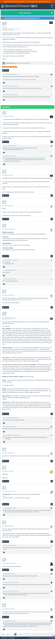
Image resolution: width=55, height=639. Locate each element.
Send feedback (4, 637)
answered (4, 116)
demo (33, 1)
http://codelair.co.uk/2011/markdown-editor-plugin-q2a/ (32, 158)
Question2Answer (37, 637)
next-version (9, 66)
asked (3, 28)
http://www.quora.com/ (26, 299)
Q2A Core (13, 28)
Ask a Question (25, 13)
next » (21, 634)
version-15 (15, 66)
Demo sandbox (12, 637)
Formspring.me (17, 347)
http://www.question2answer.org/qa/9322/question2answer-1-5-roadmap (19, 79)
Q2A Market (51, 637)
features (4, 66)
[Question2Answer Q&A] (21, 5)
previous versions (10, 37)
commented (5, 74)
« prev (7, 634)
